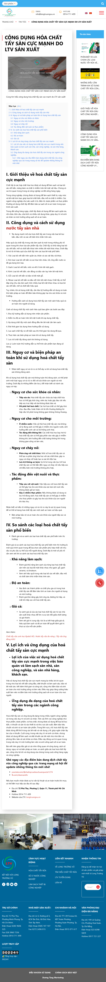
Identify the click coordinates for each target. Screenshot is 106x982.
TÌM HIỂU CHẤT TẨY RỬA (66, 872)
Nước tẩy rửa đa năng (45, 636)
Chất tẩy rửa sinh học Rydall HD (20, 636)
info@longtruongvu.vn (45, 14)
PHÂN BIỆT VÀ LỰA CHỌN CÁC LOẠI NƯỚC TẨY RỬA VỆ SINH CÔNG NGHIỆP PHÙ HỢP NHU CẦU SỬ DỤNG (89, 60)
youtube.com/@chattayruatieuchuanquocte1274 (32, 772)
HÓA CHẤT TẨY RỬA (37, 870)
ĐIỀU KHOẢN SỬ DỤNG (40, 972)
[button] (50, 844)
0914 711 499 (69, 14)
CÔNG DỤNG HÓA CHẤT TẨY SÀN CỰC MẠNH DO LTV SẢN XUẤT (89, 137)
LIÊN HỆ (58, 882)
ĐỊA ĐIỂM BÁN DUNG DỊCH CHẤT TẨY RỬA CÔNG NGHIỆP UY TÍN (90, 162)
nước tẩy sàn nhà (22, 228)
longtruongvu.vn (33, 797)
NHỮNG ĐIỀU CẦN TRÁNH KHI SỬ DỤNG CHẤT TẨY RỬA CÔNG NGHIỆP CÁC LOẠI (90, 85)
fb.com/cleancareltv (20, 775)
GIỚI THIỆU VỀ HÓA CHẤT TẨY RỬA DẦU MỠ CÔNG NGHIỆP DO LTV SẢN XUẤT (89, 111)
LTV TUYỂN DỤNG (63, 877)
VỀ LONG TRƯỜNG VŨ (65, 866)
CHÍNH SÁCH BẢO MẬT (66, 972)
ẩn (19, 106)
